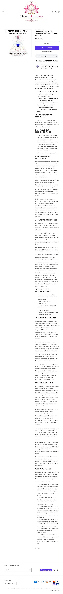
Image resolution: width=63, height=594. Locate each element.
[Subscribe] (29, 570)
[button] (3, 12)
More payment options (47, 51)
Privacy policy (40, 588)
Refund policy (32, 588)
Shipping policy (56, 588)
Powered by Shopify (23, 588)
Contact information (55, 590)
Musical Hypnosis (15, 588)
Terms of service (47, 588)
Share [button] (38, 548)
